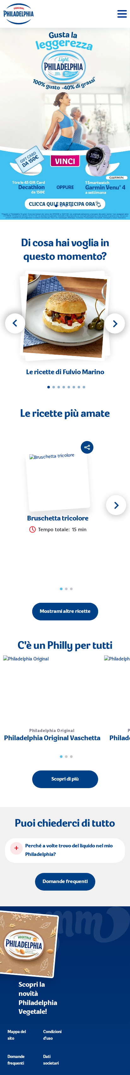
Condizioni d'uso (52, 1035)
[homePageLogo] (18, 14)
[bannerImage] (65, 124)
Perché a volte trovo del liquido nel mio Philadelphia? (69, 850)
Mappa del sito (17, 1035)
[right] (115, 323)
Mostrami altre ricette (65, 611)
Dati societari (51, 1060)
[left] (15, 323)
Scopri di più (65, 779)
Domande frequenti (65, 882)
